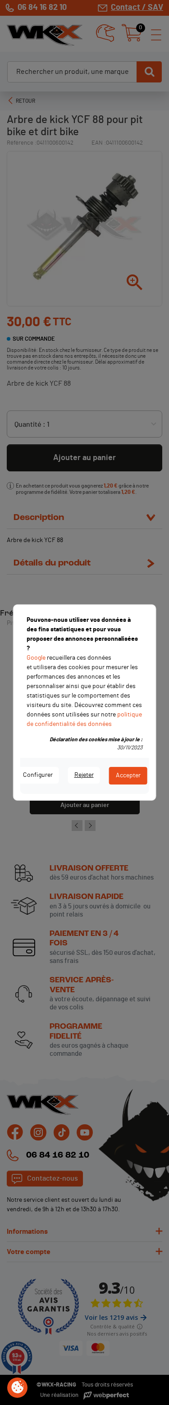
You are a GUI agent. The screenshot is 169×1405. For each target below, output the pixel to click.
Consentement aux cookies (17, 1387)
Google (36, 658)
